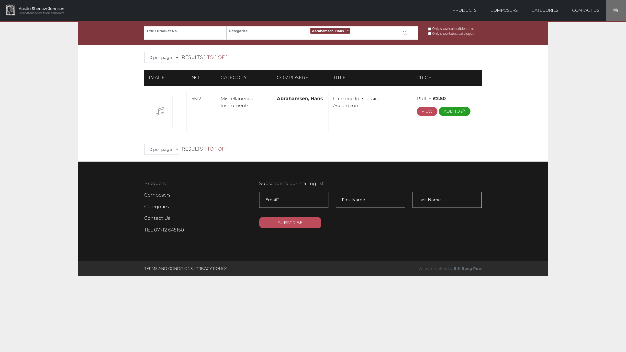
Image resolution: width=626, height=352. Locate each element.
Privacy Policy (211, 268)
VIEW (427, 111)
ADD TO (452, 111)
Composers (504, 10)
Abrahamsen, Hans (300, 98)
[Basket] (616, 10)
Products (465, 10)
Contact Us (585, 10)
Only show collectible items (453, 29)
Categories (545, 10)
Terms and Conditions (169, 268)
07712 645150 (169, 230)
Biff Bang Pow (468, 268)
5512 (196, 98)
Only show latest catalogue (453, 33)
